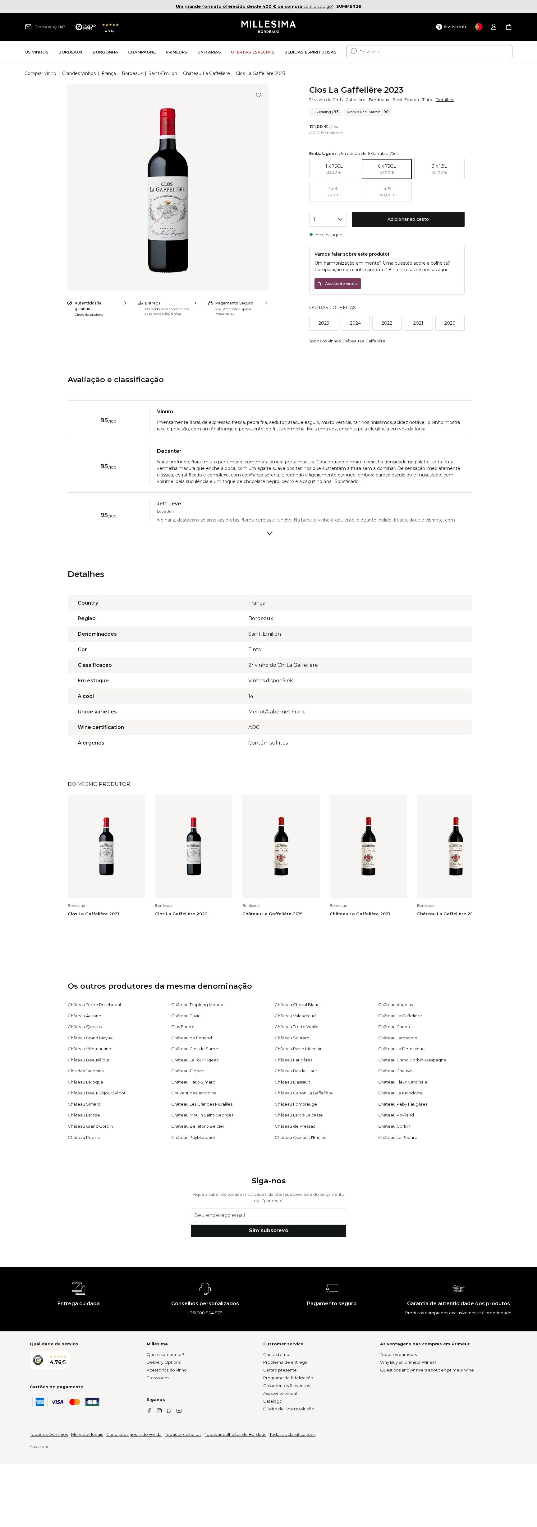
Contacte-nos (277, 1354)
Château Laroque (85, 1081)
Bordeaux (132, 73)
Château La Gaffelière (206, 73)
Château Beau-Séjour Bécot (97, 1092)
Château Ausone (84, 1015)
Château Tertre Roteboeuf (94, 1004)
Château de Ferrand (191, 1037)
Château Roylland (396, 1114)
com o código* (254, 6)
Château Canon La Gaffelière (304, 1092)
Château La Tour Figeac (195, 1059)
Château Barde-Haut (296, 1070)
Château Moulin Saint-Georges (202, 1114)
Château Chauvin (395, 1070)
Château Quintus (85, 1026)
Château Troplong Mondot (198, 1004)
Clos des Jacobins (85, 1070)
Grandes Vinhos (79, 73)
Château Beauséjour (88, 1059)
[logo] (268, 26)
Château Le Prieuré (397, 1137)
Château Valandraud (295, 1015)
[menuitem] (36, 51)
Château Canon (394, 1026)
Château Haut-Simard (193, 1081)
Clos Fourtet (183, 1026)
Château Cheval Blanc (297, 1004)
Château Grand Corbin (90, 1126)
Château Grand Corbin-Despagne (412, 1059)
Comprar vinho (40, 73)
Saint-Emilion (163, 73)
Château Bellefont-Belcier (197, 1126)
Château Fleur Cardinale (402, 1081)
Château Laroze (84, 1114)
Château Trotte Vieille (297, 1026)
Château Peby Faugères (402, 1104)
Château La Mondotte (400, 1092)
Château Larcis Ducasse (299, 1114)
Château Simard (84, 1104)
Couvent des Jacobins (193, 1092)
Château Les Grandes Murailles (201, 1104)
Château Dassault (292, 1081)
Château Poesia (84, 1137)
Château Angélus (395, 1004)
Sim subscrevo (268, 1230)
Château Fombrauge (296, 1104)
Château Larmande (397, 1037)
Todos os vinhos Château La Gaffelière (347, 340)
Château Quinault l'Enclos (300, 1137)
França (109, 73)
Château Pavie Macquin (299, 1048)
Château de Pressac (295, 1126)
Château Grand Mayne (90, 1037)
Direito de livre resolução (288, 1408)
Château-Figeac (187, 1070)
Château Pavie (186, 1015)
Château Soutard (292, 1037)
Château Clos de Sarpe (194, 1048)
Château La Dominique (401, 1048)
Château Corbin (394, 1126)
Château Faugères (293, 1059)
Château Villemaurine (89, 1048)
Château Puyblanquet (193, 1137)
